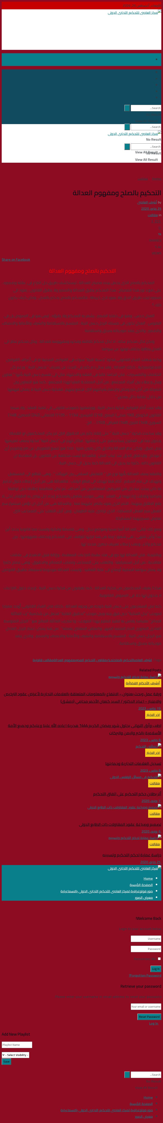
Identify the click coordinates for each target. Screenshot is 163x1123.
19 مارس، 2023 (149, 708)
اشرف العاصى (143, 660)
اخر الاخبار (153, 714)
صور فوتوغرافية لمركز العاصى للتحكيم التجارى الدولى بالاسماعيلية (106, 891)
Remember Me (145, 959)
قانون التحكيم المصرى (90, 660)
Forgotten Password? (145, 975)
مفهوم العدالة (64, 660)
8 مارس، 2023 (150, 740)
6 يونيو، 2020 (151, 831)
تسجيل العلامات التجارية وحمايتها (133, 763)
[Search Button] (127, 127)
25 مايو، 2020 (151, 208)
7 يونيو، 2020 (151, 801)
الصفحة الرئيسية (141, 885)
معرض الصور (144, 897)
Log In (154, 1023)
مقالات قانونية (43, 660)
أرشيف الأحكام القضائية (143, 683)
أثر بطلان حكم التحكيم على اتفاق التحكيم (127, 794)
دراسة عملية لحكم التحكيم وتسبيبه (132, 855)
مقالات (143, 178)
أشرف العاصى (147, 202)
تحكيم (109, 660)
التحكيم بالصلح (124, 660)
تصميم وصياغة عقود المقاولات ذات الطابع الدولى (120, 824)
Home (156, 178)
